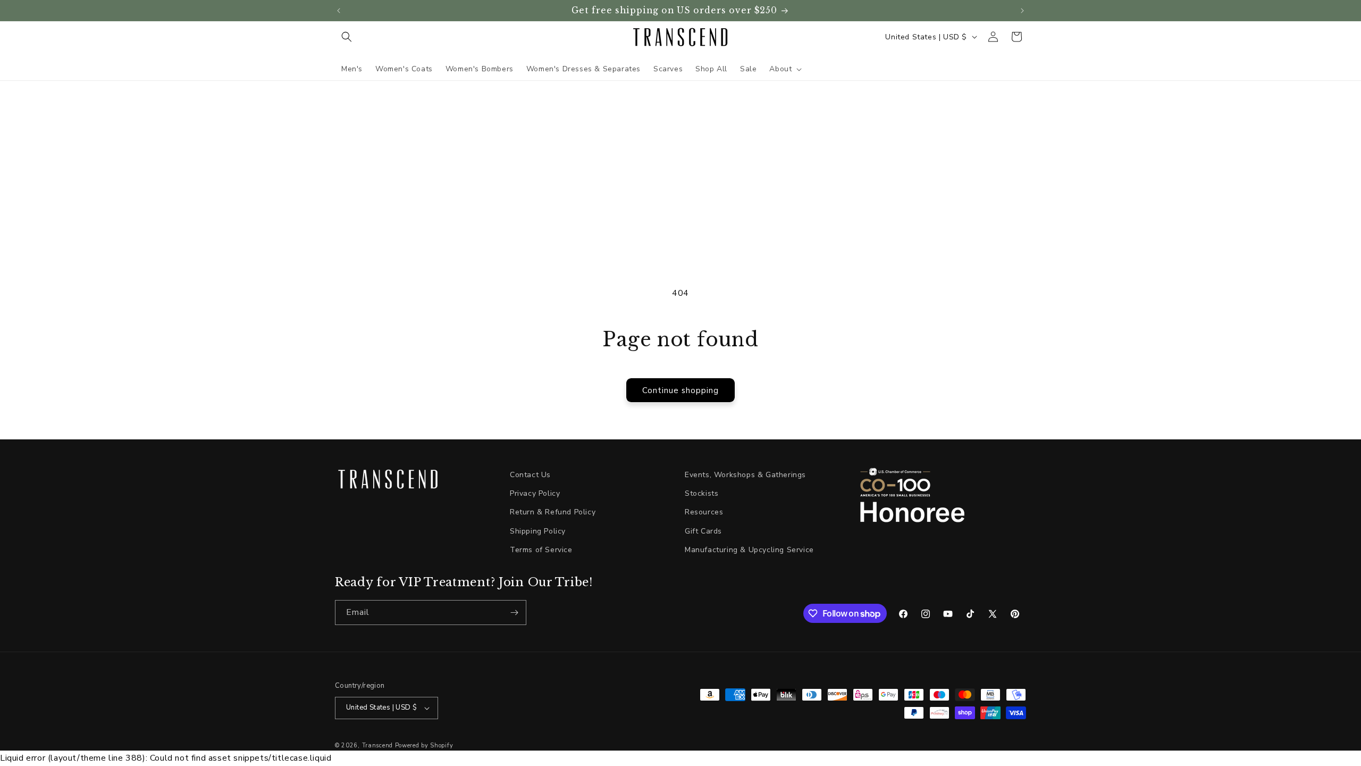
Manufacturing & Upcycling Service (749, 550)
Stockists (701, 493)
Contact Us (530, 475)
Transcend (377, 746)
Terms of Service (541, 550)
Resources (704, 512)
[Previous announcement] (338, 11)
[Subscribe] (514, 612)
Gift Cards (703, 531)
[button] (346, 36)
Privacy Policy (535, 493)
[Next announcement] (1022, 11)
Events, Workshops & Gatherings (745, 475)
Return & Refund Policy (552, 512)
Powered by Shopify (424, 746)
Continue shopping (680, 390)
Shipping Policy (538, 531)
